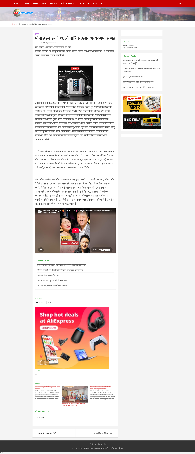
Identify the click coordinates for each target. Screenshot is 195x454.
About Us (97, 3)
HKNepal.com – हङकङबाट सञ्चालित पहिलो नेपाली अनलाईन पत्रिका (103, 448)
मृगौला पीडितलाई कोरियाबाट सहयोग (103, 433)
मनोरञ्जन (53, 3)
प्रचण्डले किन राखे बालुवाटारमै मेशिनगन (48, 433)
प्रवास (44, 3)
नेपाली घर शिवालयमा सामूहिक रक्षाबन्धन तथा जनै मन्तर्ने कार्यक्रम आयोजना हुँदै (61, 265)
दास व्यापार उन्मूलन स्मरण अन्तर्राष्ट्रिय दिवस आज (52, 285)
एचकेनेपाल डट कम (51, 43)
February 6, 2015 (40, 43)
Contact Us (83, 3)
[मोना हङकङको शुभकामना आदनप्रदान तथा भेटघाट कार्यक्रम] (48, 393)
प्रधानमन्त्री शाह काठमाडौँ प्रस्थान (48, 275)
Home (17, 3)
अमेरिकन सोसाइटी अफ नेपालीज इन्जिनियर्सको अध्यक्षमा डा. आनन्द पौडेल (60, 270)
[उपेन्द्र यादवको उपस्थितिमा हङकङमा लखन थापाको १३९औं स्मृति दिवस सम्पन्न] (103, 393)
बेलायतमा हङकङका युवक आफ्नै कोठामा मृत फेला (52, 280)
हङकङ (35, 3)
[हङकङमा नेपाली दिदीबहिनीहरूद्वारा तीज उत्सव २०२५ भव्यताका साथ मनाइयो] (74, 394)
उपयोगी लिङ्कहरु (66, 3)
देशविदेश (26, 3)
